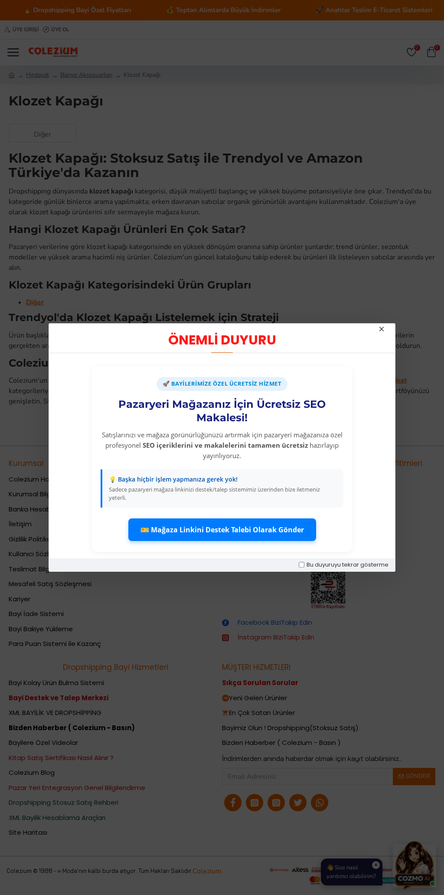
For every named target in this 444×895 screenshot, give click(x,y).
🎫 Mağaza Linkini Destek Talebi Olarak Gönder (222, 529)
